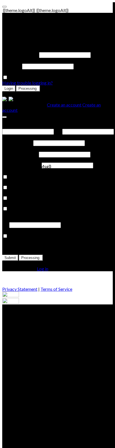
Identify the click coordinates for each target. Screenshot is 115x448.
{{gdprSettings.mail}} (21, 203)
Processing (28, 88)
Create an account (64, 104)
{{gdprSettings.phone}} (23, 192)
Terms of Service (56, 289)
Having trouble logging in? (27, 82)
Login (8, 88)
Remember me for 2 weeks (34, 77)
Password (11, 66)
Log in (42, 268)
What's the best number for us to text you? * (51, 219)
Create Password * (20, 154)
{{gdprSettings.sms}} (21, 214)
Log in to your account (23, 25)
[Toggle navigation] (4, 7)
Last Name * (74, 126)
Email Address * (17, 142)
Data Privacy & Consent (25, 171)
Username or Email (20, 54)
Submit (10, 258)
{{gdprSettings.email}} (22, 182)
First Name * (14, 126)
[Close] (4, 117)
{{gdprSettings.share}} (22, 241)
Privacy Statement (19, 289)
